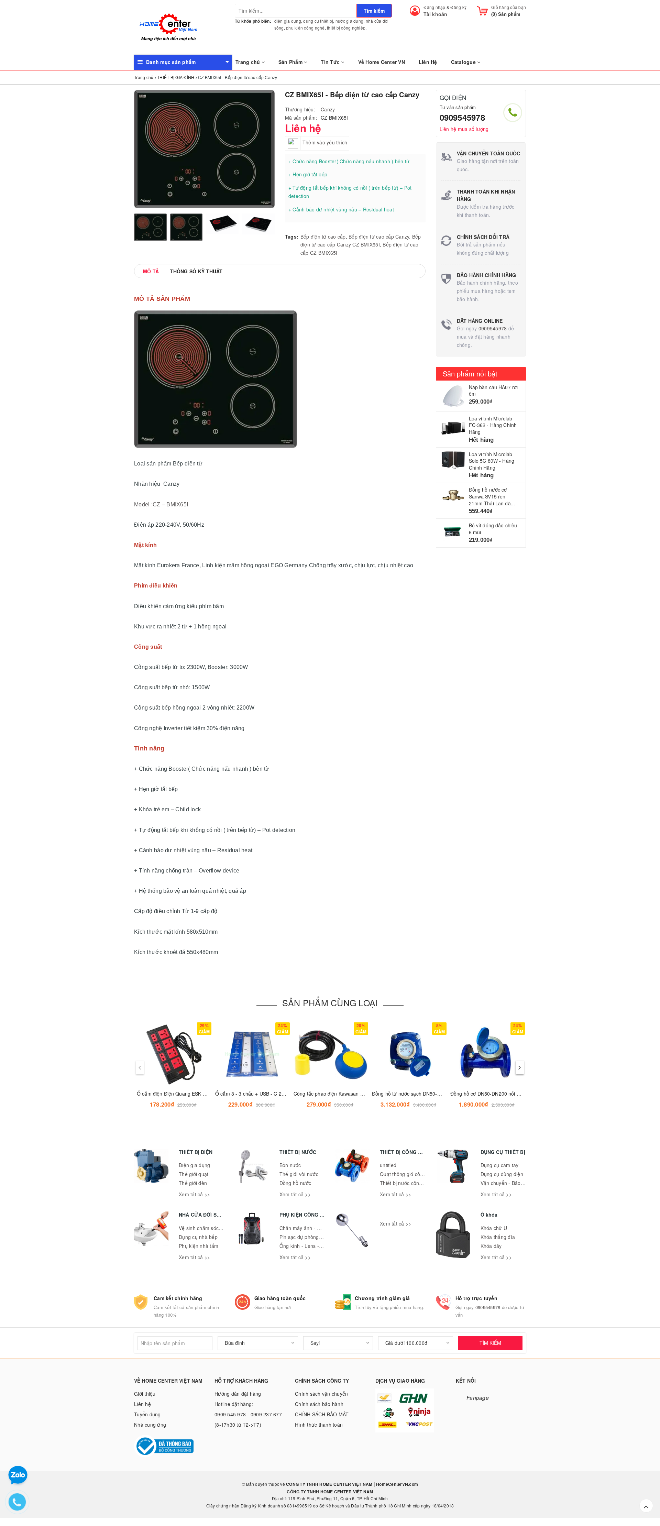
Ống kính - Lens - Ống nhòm (311, 1245)
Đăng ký (458, 7)
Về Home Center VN (381, 61)
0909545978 (462, 117)
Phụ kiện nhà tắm (198, 1245)
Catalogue (464, 61)
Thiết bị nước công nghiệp (409, 1182)
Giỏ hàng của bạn (508, 7)
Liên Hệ (428, 61)
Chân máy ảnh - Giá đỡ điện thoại (317, 1228)
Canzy (328, 109)
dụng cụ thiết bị (318, 21)
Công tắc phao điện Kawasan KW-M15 (337, 1093)
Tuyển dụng (147, 1414)
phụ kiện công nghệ (305, 28)
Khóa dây (491, 1245)
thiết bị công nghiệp (346, 28)
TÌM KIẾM (490, 1342)
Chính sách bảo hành (319, 1404)
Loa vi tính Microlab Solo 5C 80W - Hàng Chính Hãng (492, 461)
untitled (388, 1165)
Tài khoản (435, 14)
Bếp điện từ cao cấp (323, 236)
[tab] (151, 271)
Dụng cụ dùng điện (502, 1174)
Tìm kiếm (374, 10)
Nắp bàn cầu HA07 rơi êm (493, 390)
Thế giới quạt (193, 1174)
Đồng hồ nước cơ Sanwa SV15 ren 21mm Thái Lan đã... (492, 496)
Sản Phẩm (291, 61)
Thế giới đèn (193, 1182)
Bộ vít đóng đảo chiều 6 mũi (493, 529)
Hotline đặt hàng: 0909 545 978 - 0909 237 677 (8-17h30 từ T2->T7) (248, 1414)
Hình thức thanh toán (319, 1424)
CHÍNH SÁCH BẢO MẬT (322, 1414)
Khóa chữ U (494, 1228)
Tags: (291, 236)
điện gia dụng (287, 21)
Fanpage (477, 1397)
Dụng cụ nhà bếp (198, 1236)
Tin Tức (331, 61)
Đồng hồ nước (295, 1182)
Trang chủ (248, 61)
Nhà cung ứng (150, 1424)
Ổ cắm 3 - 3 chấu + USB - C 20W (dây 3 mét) (265, 1093)
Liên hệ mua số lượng (464, 128)
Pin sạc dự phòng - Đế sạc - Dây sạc (320, 1236)
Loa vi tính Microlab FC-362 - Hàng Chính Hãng (493, 425)
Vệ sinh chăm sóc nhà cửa (209, 1228)
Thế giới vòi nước (298, 1174)
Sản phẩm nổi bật (470, 373)
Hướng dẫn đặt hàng (237, 1393)
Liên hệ (142, 1404)
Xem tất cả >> (194, 1194)
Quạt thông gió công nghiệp (411, 1174)
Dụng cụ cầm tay (500, 1165)
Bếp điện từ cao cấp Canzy (379, 236)
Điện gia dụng (194, 1165)
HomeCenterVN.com (396, 1484)
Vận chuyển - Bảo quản (507, 1182)
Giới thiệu (145, 1393)
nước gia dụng (349, 21)
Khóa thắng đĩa (498, 1236)
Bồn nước (290, 1165)
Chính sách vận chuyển (321, 1393)
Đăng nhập (434, 7)
